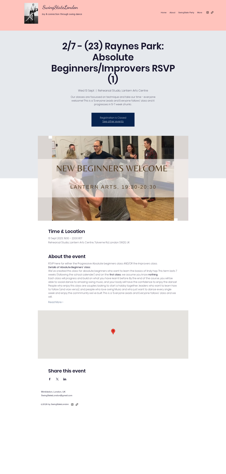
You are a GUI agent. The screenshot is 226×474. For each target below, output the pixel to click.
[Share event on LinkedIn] (64, 379)
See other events (113, 121)
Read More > (55, 302)
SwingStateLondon (60, 7)
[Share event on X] (57, 379)
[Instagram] (207, 12)
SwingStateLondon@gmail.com (56, 395)
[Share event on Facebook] (49, 379)
